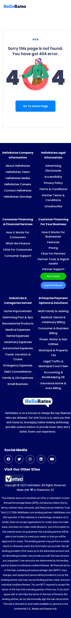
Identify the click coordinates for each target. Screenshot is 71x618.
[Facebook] (8, 459)
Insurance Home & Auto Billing (53, 385)
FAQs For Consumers (17, 250)
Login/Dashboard (53, 285)
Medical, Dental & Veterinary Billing (53, 319)
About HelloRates (18, 166)
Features (53, 242)
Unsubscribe (53, 206)
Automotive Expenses (18, 348)
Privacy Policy (53, 183)
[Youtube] (52, 459)
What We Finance (18, 243)
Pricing (53, 248)
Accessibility (53, 177)
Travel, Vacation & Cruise (18, 356)
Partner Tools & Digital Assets (53, 261)
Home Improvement (18, 311)
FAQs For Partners (53, 254)
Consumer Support (17, 256)
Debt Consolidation (18, 372)
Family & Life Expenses (17, 378)
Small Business (17, 384)
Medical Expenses (18, 330)
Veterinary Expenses (18, 342)
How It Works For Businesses (53, 234)
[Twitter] (19, 459)
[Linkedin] (41, 459)
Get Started (53, 276)
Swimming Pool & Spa (18, 317)
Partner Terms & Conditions (53, 197)
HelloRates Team (18, 172)
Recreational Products (17, 323)
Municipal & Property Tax (53, 352)
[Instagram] (30, 459)
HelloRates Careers (17, 184)
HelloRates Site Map (18, 197)
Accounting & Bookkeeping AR (53, 374)
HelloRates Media (18, 178)
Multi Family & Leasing (53, 311)
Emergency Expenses (17, 365)
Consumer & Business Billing (53, 330)
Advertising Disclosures (53, 168)
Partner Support (53, 269)
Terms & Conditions (53, 189)
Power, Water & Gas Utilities (53, 341)
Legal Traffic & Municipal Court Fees (53, 363)
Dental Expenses (17, 336)
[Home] (14, 7)
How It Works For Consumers (17, 234)
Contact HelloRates (18, 190)
